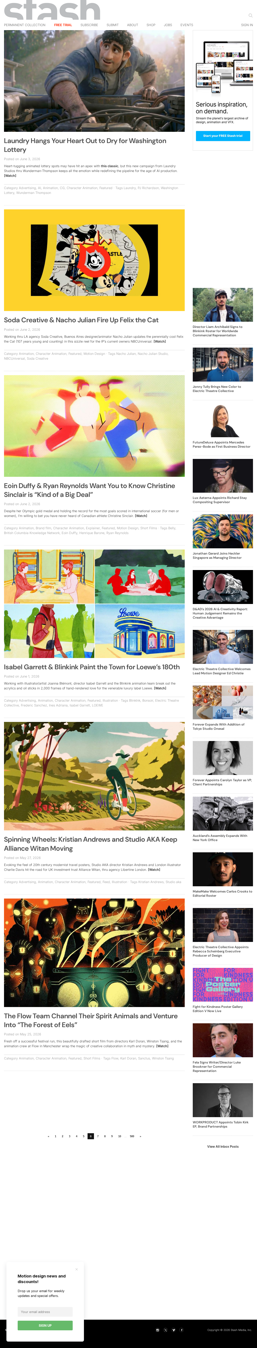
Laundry (130, 188)
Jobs (168, 25)
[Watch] (10, 176)
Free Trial (63, 25)
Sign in (247, 25)
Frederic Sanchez (34, 705)
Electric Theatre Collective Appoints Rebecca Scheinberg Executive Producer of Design (221, 951)
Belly (171, 528)
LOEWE (97, 705)
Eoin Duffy (69, 533)
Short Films (148, 528)
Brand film (43, 528)
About (132, 25)
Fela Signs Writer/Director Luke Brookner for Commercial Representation (217, 1066)
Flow (114, 1058)
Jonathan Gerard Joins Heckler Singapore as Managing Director (217, 555)
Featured (105, 188)
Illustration (110, 700)
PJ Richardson (148, 188)
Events (187, 25)
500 (132, 1136)
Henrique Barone (91, 533)
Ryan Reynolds (117, 533)
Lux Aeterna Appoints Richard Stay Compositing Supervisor (220, 500)
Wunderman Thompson (33, 193)
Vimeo (173, 1330)
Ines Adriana (58, 705)
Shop (151, 25)
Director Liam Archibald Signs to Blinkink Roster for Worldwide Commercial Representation (218, 331)
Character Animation (82, 188)
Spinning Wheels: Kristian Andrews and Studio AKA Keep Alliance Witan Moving (90, 844)
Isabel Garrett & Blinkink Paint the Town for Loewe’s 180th (92, 666)
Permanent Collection (24, 25)
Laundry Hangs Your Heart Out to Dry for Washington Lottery (85, 145)
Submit (113, 25)
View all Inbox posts (223, 1146)
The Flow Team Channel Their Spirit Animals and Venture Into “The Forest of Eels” (91, 1020)
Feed (106, 882)
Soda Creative (37, 358)
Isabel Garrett (80, 705)
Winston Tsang (163, 1058)
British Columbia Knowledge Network (32, 533)
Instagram (157, 1330)
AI (39, 188)
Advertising (27, 188)
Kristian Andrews (151, 882)
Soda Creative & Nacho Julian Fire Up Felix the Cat (81, 319)
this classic (109, 166)
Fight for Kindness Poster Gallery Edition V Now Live (218, 1009)
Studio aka (173, 882)
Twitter (165, 1330)
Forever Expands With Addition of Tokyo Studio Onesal (219, 726)
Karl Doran (128, 1058)
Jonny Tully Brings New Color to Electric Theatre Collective (217, 389)
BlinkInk (134, 700)
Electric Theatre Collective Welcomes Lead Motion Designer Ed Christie (222, 671)
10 (119, 1136)
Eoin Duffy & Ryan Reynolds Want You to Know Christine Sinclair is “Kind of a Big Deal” (89, 490)
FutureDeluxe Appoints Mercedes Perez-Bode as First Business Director (221, 444)
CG (62, 188)
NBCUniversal (14, 358)
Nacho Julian (126, 354)
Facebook (181, 1330)
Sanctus (144, 1058)
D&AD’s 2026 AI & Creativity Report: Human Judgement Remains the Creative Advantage (220, 613)
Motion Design (94, 354)
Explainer (93, 528)
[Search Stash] (250, 15)
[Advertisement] (94, 1103)
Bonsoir (147, 700)
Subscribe (89, 25)
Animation (50, 188)
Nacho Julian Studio (153, 354)
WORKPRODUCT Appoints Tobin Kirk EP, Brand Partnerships (221, 1124)
